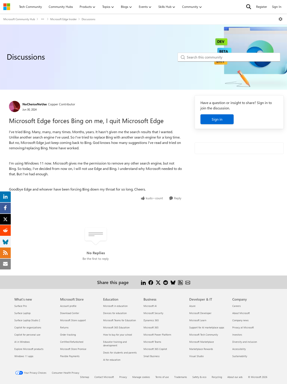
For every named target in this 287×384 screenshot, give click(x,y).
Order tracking (68, 334)
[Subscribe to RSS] (180, 282)
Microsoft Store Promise (73, 349)
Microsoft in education (115, 306)
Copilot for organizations (27, 327)
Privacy (123, 377)
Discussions (88, 19)
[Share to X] (158, 282)
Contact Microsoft (104, 377)
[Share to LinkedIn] (143, 282)
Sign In (276, 6)
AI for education (111, 359)
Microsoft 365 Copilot (155, 349)
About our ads (235, 377)
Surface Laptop (22, 313)
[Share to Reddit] (165, 282)
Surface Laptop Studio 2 (27, 320)
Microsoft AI (150, 306)
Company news (240, 320)
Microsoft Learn (197, 320)
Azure (192, 306)
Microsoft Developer (200, 313)
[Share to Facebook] (150, 282)
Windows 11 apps (23, 356)
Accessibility (239, 349)
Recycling (217, 377)
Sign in (217, 119)
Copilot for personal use (27, 334)
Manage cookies (141, 377)
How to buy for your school (117, 334)
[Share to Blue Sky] (173, 282)
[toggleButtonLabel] (280, 19)
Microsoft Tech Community (203, 334)
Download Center (69, 313)
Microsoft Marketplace (201, 341)
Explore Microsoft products (28, 349)
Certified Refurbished (71, 341)
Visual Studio (196, 356)
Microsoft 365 (151, 327)
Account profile (68, 306)
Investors (237, 334)
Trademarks (180, 377)
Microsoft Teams (152, 341)
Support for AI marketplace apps (206, 327)
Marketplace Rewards (201, 349)
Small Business (152, 356)
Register (261, 6)
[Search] (248, 6)
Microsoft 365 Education (116, 327)
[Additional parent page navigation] (42, 19)
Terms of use (162, 377)
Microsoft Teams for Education (119, 320)
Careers (236, 306)
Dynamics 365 (151, 320)
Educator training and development (115, 343)
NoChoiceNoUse (34, 104)
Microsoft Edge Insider (63, 19)
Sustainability (239, 356)
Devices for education (115, 313)
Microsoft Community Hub (19, 19)
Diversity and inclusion (244, 341)
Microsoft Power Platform (157, 334)
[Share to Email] (187, 282)
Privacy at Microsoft (243, 327)
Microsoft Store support (73, 320)
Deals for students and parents (120, 352)
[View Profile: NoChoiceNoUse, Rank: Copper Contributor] (14, 106)
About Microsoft (241, 313)
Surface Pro (20, 306)
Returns (64, 327)
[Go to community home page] (6, 6)
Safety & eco (199, 377)
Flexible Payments (70, 356)
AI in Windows (22, 341)
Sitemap (84, 377)
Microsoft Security (153, 313)
